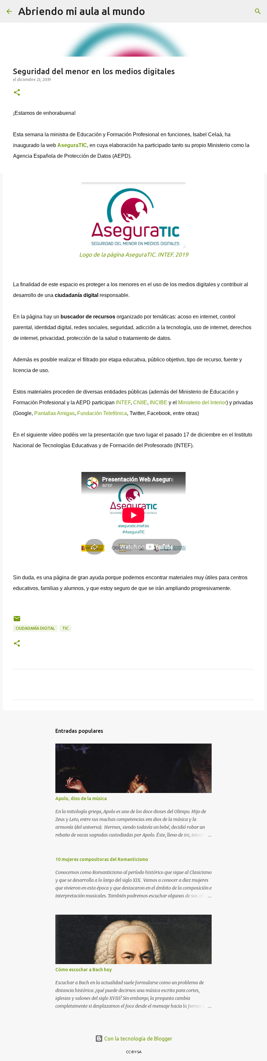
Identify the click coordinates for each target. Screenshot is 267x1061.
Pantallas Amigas (54, 413)
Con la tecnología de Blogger (137, 1038)
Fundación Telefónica (102, 413)
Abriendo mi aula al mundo (81, 11)
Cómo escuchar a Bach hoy (83, 969)
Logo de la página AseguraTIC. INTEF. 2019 (133, 254)
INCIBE (158, 402)
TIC (65, 628)
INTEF (123, 402)
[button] (17, 92)
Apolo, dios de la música (81, 798)
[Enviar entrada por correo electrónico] (17, 621)
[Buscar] (154, 11)
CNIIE (140, 402)
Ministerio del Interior (202, 402)
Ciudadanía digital (35, 628)
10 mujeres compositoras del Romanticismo (101, 859)
